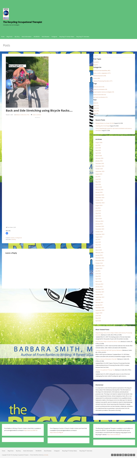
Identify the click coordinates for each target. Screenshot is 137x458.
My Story (17, 36)
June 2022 (98, 273)
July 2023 (98, 239)
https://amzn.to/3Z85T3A (30, 430)
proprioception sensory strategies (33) (103, 92)
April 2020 (98, 321)
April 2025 (98, 184)
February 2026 (99, 158)
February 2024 (99, 221)
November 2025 (100, 166)
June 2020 (98, 315)
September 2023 (100, 234)
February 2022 (99, 284)
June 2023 (98, 242)
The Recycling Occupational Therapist (22, 22)
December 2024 (100, 195)
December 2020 (100, 307)
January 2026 (99, 161)
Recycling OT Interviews (82, 36)
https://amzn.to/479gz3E (56, 432)
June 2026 (98, 148)
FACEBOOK (37, 36)
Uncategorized (18, 237)
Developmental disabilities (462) (101, 70)
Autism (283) (96, 78)
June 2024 (98, 210)
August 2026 (99, 142)
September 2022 (100, 265)
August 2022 (99, 268)
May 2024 (98, 213)
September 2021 (100, 297)
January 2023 (99, 255)
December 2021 (100, 289)
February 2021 (99, 302)
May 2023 (98, 245)
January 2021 (99, 305)
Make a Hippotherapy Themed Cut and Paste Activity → (74, 246)
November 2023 (100, 229)
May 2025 (98, 182)
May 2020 (98, 318)
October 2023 (99, 231)
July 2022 (98, 271)
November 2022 (100, 260)
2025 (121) (96, 105)
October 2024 (99, 200)
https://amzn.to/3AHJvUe (113, 434)
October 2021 (99, 294)
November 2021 (100, 292)
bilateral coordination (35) (100, 89)
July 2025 (98, 176)
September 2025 (100, 171)
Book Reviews (45, 36)
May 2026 (98, 150)
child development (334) (99, 75)
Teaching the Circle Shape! (103, 126)
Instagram (54, 36)
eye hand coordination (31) (100, 97)
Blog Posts (9, 36)
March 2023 (99, 250)
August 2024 (99, 205)
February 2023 (99, 252)
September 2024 (100, 203)
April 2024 (98, 216)
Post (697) (96, 62)
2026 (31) (95, 103)
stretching (13, 239)
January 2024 (99, 224)
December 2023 (100, 226)
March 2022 (99, 281)
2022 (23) (95, 113)
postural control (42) (98, 87)
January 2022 (99, 286)
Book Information (26, 36)
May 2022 (98, 276)
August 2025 (99, 174)
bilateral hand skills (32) (99, 94)
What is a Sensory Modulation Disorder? (106, 359)
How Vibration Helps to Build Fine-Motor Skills (108, 341)
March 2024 (99, 218)
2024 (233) (96, 108)
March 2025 (99, 187)
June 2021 (98, 300)
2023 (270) (96, 111)
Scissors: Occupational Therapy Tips (105, 370)
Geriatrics (12, 237)
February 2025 (99, 189)
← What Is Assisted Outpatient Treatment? (13, 246)
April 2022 (98, 279)
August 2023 (99, 237)
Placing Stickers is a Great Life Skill (105, 123)
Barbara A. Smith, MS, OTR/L (22, 114)
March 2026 (99, 155)
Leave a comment (37, 114)
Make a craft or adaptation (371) (102, 73)
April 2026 (98, 153)
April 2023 (98, 247)
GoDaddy (46, 455)
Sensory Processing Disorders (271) (102, 81)
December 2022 (100, 258)
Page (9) (95, 65)
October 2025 (99, 169)
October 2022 (99, 263)
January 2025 (99, 192)
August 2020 (99, 313)
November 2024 (100, 197)
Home (2, 36)
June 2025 (98, 179)
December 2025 (100, 163)
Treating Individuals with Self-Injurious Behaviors (109, 350)
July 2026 (98, 145)
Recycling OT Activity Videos (66, 36)
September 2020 (100, 310)
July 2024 (98, 208)
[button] (7, 233)
